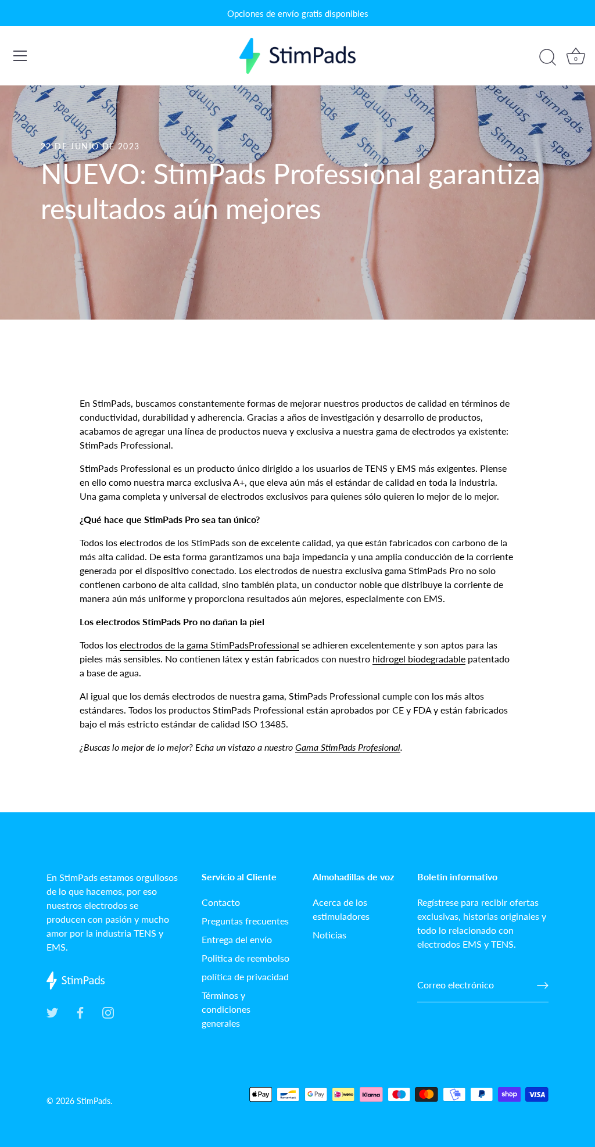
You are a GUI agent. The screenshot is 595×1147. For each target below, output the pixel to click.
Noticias (329, 934)
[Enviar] (543, 985)
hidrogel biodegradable (418, 658)
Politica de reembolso (245, 957)
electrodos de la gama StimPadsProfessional (209, 644)
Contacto (221, 902)
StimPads (93, 1101)
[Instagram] (108, 1011)
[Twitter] (52, 1011)
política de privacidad (245, 976)
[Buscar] (547, 57)
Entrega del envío (237, 939)
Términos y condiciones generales (226, 1009)
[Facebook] (80, 1011)
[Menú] (20, 56)
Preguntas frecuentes (245, 920)
